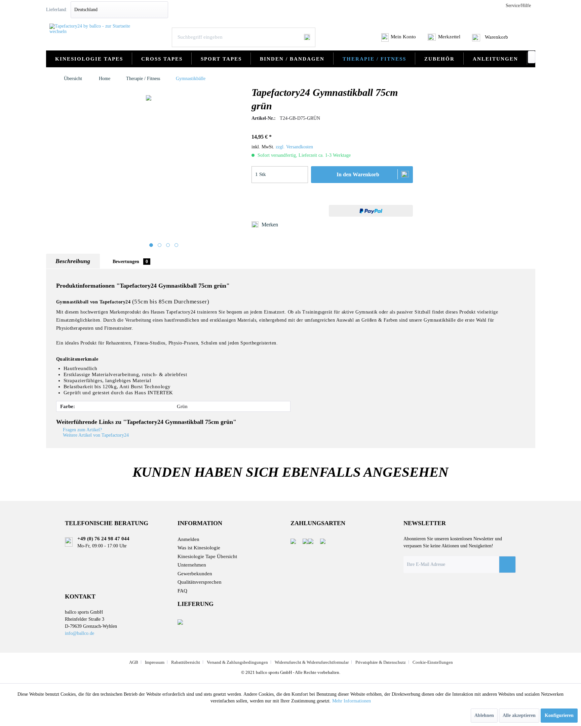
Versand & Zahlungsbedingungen (237, 662)
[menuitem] (399, 39)
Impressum (154, 662)
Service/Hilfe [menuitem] (518, 5)
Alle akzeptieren (519, 715)
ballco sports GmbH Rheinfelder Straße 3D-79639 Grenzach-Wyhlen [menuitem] (91, 622)
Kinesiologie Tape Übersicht (207, 556)
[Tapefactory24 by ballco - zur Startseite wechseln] (91, 29)
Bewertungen (130, 261)
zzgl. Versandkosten (294, 146)
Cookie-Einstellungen (433, 662)
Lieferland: (56, 9)
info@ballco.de (79, 633)
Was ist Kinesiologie (199, 547)
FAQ (182, 590)
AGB (133, 662)
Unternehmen (192, 565)
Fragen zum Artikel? (82, 429)
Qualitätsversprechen (200, 582)
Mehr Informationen (351, 700)
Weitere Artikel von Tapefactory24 (95, 435)
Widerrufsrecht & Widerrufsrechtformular (312, 662)
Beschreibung (72, 261)
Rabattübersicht (185, 662)
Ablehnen (484, 715)
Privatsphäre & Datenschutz (380, 662)
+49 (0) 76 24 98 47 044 (103, 538)
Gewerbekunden (195, 573)
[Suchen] (307, 37)
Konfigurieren (559, 715)
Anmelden (188, 539)
